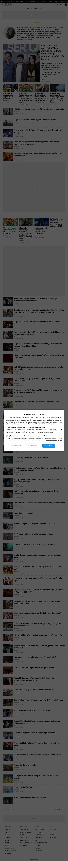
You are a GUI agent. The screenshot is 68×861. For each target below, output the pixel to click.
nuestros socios (26, 417)
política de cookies (44, 423)
